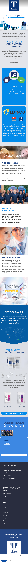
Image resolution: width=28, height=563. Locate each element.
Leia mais (7, 447)
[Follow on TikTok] (11, 535)
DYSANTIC (9, 404)
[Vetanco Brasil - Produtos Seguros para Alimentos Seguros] (14, 5)
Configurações (11, 560)
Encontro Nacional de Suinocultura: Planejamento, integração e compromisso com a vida (7, 440)
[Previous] (1, 401)
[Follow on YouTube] (16, 535)
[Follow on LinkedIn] (14, 535)
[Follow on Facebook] (6, 535)
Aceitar (4, 560)
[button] (2, 5)
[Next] (27, 401)
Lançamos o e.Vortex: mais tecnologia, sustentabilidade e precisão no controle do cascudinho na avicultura (21, 441)
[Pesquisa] (26, 5)
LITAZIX (23, 402)
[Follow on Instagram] (9, 535)
